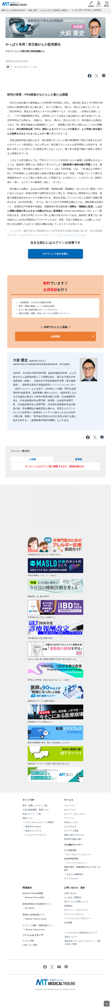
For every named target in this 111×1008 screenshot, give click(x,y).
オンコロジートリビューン (79, 854)
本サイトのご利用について (76, 901)
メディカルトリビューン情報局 (39, 822)
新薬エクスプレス (33, 831)
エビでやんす (70, 826)
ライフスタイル (71, 878)
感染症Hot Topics (33, 826)
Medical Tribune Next (35, 929)
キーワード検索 (71, 831)
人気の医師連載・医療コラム (36, 810)
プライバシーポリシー (74, 914)
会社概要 (68, 922)
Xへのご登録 (28, 941)
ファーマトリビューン (77, 863)
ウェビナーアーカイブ (35, 835)
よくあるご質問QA (72, 897)
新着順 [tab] (78, 459)
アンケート (69, 818)
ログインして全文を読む (55, 253)
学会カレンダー (71, 822)
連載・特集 (32, 10)
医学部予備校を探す (73, 839)
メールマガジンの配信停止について (81, 932)
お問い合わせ (70, 893)
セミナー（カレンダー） (75, 814)
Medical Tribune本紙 (34, 897)
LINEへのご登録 (30, 945)
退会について (71, 937)
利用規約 (68, 906)
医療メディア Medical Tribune (13, 10)
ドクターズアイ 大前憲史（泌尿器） (54, 10)
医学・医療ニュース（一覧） (36, 805)
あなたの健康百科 (75, 874)
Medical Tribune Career (36, 919)
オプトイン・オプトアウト (76, 910)
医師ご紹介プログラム (74, 835)
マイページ (69, 805)
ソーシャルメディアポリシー (77, 918)
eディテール (69, 810)
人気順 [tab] (32, 459)
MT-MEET (30, 908)
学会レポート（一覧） (33, 814)
